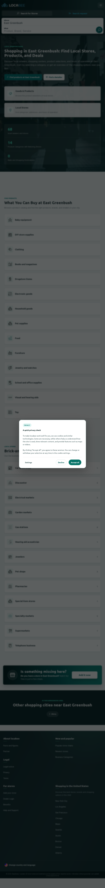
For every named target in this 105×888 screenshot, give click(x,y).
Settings (28, 462)
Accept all (75, 462)
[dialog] (52, 444)
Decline (61, 462)
